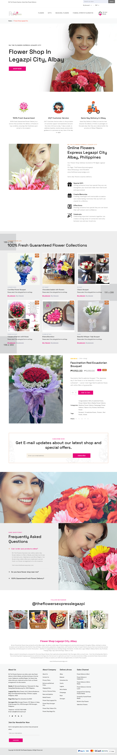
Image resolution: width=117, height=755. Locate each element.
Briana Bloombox (48, 337)
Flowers (41, 13)
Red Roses (101, 407)
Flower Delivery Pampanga (92, 405)
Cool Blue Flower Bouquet (17, 290)
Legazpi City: (12, 691)
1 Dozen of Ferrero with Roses (18, 337)
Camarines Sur (64, 680)
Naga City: (11, 699)
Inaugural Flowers (62, 13)
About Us (45, 674)
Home (10, 21)
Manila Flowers (47, 697)
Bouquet (79, 287)
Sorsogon (62, 698)
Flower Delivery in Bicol (83, 674)
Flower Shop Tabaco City (49, 708)
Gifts (49, 13)
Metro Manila (63, 689)
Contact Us (46, 677)
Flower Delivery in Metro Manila (83, 683)
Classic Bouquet (83, 290)
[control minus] (76, 395)
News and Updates (48, 694)
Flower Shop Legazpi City (50, 700)
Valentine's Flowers (82, 704)
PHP (96, 5)
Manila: (10, 686)
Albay (61, 674)
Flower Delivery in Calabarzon (82, 678)
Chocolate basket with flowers (53, 290)
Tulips (79, 334)
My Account (86, 5)
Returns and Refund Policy (48, 684)
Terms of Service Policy (49, 691)
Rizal (61, 695)
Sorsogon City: (13, 702)
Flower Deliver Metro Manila (87, 403)
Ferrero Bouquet (12, 334)
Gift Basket (45, 287)
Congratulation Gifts (85, 401)
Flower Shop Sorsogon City (49, 704)
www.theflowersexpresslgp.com (58, 661)
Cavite (61, 683)
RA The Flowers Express (14, 674)
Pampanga (63, 692)
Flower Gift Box (46, 334)
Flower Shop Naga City (49, 711)
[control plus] (76, 392)
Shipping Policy (47, 688)
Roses (80, 410)
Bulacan (62, 677)
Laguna (62, 686)
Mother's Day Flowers (83, 701)
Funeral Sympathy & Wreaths (83, 13)
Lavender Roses (12, 287)
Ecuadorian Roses (97, 401)
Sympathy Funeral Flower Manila (84, 697)
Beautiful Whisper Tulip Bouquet (88, 337)
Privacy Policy (46, 680)
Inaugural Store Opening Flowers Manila (83, 692)
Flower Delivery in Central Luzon (84, 687)
